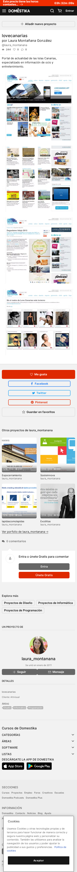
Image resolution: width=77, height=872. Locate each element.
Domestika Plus (34, 797)
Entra (44, 566)
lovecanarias (9, 691)
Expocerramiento (12, 475)
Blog (40, 813)
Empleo (28, 792)
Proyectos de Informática (55, 603)
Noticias (31, 813)
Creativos (47, 792)
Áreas (6, 741)
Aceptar (38, 860)
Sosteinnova (47, 475)
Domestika (7, 813)
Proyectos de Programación (23, 610)
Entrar (70, 10)
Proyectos (16, 792)
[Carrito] (60, 10)
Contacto (20, 813)
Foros (37, 792)
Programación (36, 707)
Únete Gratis (44, 575)
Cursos (5, 792)
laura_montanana (41, 430)
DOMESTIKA (19, 10)
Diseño (7, 707)
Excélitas (45, 521)
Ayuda (47, 813)
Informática (19, 707)
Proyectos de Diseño (18, 603)
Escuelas (59, 792)
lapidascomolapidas (13, 521)
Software (10, 747)
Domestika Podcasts (13, 797)
